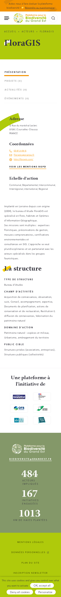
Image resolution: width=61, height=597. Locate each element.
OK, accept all (42, 585)
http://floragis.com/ (23, 159)
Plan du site (31, 562)
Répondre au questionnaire (39, 7)
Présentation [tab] (15, 72)
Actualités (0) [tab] (16, 89)
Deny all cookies (20, 592)
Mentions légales (30, 542)
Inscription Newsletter (30, 572)
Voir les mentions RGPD (27, 166)
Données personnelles (28, 552)
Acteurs (28, 31)
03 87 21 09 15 (20, 150)
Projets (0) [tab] (13, 80)
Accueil (10, 31)
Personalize (45, 592)
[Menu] (8, 18)
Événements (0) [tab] (17, 98)
